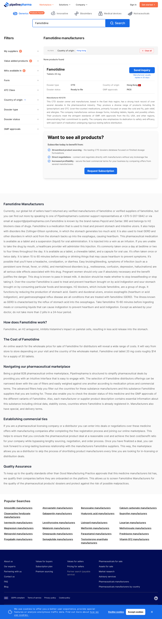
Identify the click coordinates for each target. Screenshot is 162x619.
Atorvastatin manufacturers (58, 508)
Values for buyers (44, 561)
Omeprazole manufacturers (58, 533)
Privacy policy (50, 598)
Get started (147, 4)
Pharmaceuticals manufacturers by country (119, 586)
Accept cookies (135, 612)
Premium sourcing (44, 571)
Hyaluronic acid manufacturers (97, 513)
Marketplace (45, 4)
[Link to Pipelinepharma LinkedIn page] (156, 598)
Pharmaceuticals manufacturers (114, 581)
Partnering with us (13, 571)
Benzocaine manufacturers (96, 508)
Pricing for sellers (75, 566)
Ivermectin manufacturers (18, 522)
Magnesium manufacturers (19, 528)
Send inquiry (142, 70)
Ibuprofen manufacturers (133, 513)
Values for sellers (75, 561)
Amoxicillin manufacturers (18, 508)
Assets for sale (106, 566)
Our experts (9, 566)
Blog (6, 586)
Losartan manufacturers (132, 522)
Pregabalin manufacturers (18, 539)
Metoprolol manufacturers (18, 533)
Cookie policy (64, 598)
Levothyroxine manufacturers (59, 522)
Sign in (133, 4)
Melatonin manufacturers (56, 528)
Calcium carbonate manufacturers (138, 508)
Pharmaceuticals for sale (110, 561)
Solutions (63, 4)
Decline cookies (116, 612)
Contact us (9, 576)
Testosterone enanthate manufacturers (94, 541)
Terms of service (34, 598)
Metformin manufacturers (95, 528)
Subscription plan (44, 566)
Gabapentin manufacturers (57, 513)
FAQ (6, 581)
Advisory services (107, 576)
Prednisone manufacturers (134, 533)
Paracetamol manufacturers (96, 533)
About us (8, 561)
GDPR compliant (18, 598)
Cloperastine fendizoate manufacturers (17, 515)
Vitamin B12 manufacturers (134, 539)
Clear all (148, 51)
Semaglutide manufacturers (58, 539)
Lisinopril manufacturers (94, 522)
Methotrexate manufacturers (135, 528)
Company (80, 4)
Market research (106, 571)
